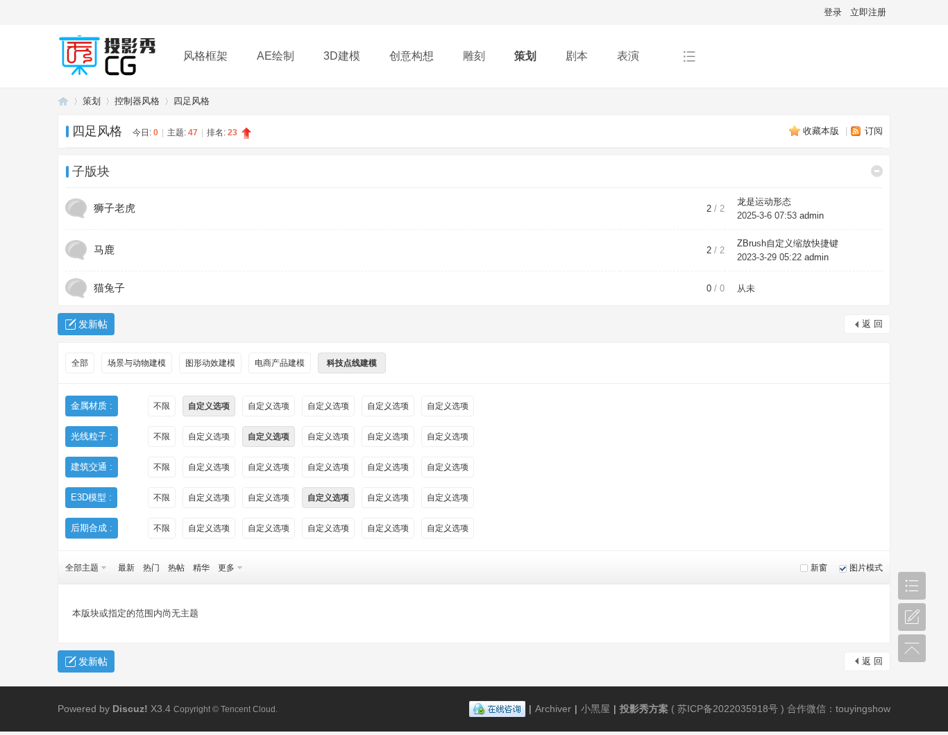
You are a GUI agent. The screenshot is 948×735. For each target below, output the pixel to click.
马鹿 (104, 249)
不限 (161, 406)
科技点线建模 (352, 363)
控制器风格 (137, 101)
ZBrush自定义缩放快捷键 (787, 243)
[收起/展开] (877, 171)
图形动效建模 (210, 363)
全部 (79, 363)
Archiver (553, 708)
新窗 (819, 568)
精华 (201, 568)
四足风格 (191, 101)
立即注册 (868, 12)
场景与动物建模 (137, 363)
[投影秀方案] (110, 77)
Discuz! (130, 708)
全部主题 (82, 568)
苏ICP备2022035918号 (727, 708)
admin (811, 215)
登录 (833, 12)
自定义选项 (209, 406)
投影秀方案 (63, 101)
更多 (226, 568)
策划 (525, 56)
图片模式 (866, 568)
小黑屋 (595, 708)
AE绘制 (275, 56)
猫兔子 (109, 288)
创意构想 (411, 56)
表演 (628, 56)
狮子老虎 (114, 208)
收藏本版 (822, 131)
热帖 (176, 568)
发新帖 (93, 324)
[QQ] (497, 708)
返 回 (872, 324)
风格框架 (205, 56)
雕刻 (474, 56)
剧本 (577, 56)
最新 (126, 568)
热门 (151, 568)
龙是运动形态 (764, 201)
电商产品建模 (280, 363)
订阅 (874, 131)
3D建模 (341, 56)
